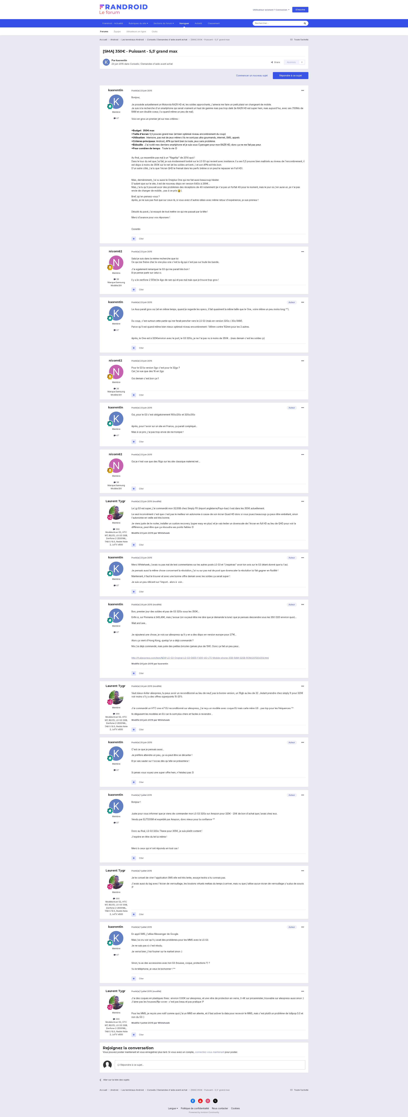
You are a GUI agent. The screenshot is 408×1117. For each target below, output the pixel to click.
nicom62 (115, 251)
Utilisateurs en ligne (136, 31)
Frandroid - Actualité (112, 23)
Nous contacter (220, 1108)
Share (276, 62)
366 (117, 529)
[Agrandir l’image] (179, 190)
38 (117, 279)
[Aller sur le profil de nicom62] (116, 263)
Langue (172, 1108)
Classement (214, 23)
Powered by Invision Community (204, 1112)
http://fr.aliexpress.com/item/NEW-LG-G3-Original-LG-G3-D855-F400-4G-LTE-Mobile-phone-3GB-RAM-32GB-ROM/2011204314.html (200, 657)
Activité (198, 23)
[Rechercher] (304, 23)
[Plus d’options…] (302, 90)
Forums (104, 31)
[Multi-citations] (133, 239)
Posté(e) (141, 90)
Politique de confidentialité (195, 1108)
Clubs (154, 31)
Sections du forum (163, 23)
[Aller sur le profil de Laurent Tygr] (116, 512)
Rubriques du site (138, 23)
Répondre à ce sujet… (132, 1064)
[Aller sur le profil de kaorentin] (106, 62)
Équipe (117, 31)
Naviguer (184, 23)
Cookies (235, 1108)
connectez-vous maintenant (209, 1052)
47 (117, 118)
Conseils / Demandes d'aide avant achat (151, 63)
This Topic (292, 23)
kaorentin (121, 60)
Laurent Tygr (115, 501)
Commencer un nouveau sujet (252, 75)
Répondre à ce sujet (290, 75)
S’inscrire (300, 9)
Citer (141, 238)
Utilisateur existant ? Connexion (270, 9)
